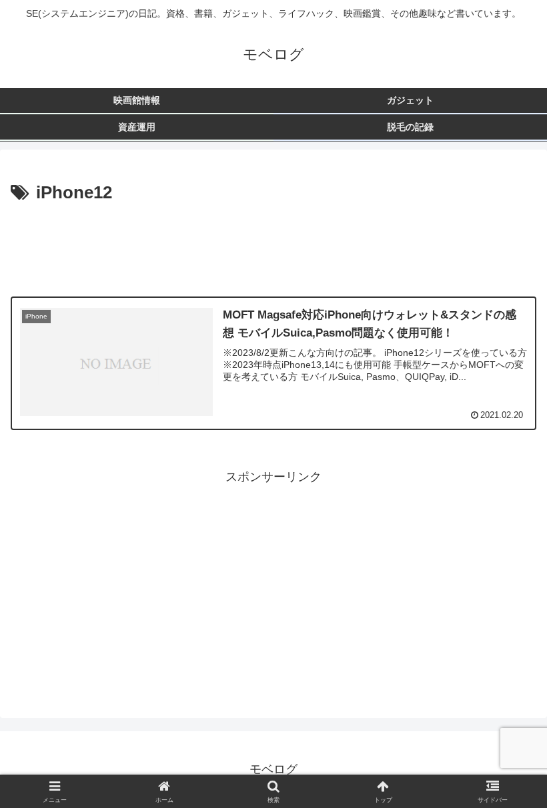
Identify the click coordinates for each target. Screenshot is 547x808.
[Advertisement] (273, 244)
